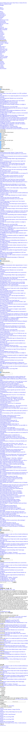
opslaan (2, 92)
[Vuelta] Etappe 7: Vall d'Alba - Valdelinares (11, 458)
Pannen (3, 456)
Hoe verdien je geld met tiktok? (8, 514)
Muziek (1, 24)
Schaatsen (2, 38)
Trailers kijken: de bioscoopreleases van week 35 (12, 175)
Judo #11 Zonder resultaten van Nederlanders (11, 525)
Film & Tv (3, 137)
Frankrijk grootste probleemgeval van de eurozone (12, 184)
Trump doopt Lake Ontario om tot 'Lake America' (12, 100)
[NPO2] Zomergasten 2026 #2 (8, 506)
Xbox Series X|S (3, 50)
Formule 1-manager (4, 43)
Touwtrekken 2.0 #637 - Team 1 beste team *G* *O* (13, 444)
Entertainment (3, 22)
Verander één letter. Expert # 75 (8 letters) (10, 490)
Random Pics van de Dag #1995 (8, 116)
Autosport (2, 34)
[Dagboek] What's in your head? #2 (9, 501)
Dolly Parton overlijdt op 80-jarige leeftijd (10, 127)
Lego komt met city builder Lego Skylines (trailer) (12, 122)
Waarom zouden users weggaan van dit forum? (11, 398)
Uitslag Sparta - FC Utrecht (7, 579)
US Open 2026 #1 (5, 402)
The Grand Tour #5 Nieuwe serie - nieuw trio (11, 443)
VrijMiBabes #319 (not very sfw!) (9, 101)
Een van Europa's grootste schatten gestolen (11, 477)
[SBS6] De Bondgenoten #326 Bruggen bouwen (12, 377)
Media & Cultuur (3, 28)
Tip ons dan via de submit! (21, 616)
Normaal (3, 689)
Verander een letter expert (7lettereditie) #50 (11, 488)
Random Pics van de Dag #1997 (8, 103)
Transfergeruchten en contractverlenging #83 (11, 417)
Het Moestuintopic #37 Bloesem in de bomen (11, 461)
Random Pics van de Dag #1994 (8, 126)
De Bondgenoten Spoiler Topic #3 (9, 423)
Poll (2, 147)
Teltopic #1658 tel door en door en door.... (10, 415)
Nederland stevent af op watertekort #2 (10, 497)
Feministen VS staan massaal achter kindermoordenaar (13, 118)
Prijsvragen (2, 63)
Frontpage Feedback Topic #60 (8, 476)
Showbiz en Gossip (4, 19)
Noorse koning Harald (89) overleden (10, 499)
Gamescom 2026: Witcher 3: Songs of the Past (11, 152)
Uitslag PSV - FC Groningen (7, 578)
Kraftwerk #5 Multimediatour (8, 416)
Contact (1, 64)
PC (0, 45)
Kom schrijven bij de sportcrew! (16, 617)
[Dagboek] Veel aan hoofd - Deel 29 (10, 406)
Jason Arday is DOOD (7, 498)
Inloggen (2, 5)
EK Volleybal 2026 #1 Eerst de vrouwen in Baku (12, 437)
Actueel (1, 12)
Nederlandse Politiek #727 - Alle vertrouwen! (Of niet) (13, 405)
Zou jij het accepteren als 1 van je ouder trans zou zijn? (13, 381)
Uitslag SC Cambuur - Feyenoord (8, 552)
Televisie (2, 27)
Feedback (2, 67)
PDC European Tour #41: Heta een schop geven (12, 511)
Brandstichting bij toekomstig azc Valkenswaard (12, 115)
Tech (1, 18)
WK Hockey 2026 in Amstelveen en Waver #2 (12, 385)
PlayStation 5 (3, 51)
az (0, 611)
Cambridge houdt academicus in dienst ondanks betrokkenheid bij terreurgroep (12, 291)
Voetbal (1, 32)
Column (3, 143)
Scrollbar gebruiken (5, 89)
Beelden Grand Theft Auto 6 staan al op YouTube (12, 179)
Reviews (25, 2)
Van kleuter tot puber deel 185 (8, 420)
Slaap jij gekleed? (5, 419)
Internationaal (3, 15)
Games (1, 44)
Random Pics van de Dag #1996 (8, 106)
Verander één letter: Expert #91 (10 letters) (11, 493)
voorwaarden (11, 705)
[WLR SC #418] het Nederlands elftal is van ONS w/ (13, 460)
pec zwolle (8, 611)
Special (2, 145)
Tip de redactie (3, 68)
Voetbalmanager (3, 41)
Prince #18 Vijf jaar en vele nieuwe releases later (12, 495)
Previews (2, 4)
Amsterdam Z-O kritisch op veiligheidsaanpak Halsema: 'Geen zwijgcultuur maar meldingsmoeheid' (14, 231)
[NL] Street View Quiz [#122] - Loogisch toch (12, 455)
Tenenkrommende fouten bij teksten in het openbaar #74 (14, 472)
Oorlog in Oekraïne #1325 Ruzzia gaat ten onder (12, 386)
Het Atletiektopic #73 (6, 489)
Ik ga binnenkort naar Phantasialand (9, 523)
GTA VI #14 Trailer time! (7, 427)
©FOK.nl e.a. (3, 725)
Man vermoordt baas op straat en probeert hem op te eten (14, 128)
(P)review (3, 144)
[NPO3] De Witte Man (6, 445)
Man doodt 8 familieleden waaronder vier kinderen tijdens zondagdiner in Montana (12, 124)
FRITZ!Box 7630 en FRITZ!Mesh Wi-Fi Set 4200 (12, 163)
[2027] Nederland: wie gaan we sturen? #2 (11, 436)
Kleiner (3, 690)
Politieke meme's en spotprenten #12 (10, 434)
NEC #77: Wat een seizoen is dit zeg (10, 515)
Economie (2, 16)
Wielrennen (2, 36)
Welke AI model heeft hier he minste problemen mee (12, 376)
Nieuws (17, 2)
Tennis (1, 35)
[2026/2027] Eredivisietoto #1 (8, 505)
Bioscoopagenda (3, 29)
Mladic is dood (5, 422)
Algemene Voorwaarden (5, 722)
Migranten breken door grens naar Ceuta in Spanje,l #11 (14, 484)
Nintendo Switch (3, 49)
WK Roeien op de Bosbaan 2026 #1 (9, 400)
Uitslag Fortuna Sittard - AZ (8, 580)
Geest (3, 521)
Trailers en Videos (4, 56)
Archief (9, 4)
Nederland (2, 13)
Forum (1, 2)
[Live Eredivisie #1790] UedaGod (9, 421)
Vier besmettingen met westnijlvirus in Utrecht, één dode (14, 211)
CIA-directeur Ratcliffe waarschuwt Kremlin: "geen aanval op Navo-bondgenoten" (13, 226)
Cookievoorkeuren (22, 722)
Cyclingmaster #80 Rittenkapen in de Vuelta (11, 397)
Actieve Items (12, 2)
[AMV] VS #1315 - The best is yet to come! (11, 478)
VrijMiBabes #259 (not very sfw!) (9, 319)
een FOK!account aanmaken (21, 699)
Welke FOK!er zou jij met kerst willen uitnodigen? (12, 520)
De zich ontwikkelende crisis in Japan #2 (10, 466)
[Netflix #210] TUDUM (7, 480)
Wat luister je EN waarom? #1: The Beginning (11, 382)
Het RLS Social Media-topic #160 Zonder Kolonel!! (13, 454)
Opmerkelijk (2, 21)
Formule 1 (2, 33)
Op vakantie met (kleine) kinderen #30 (10, 450)
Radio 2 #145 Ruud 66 (6, 481)
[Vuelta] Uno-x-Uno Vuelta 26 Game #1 (10, 459)
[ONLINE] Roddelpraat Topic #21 (9, 487)
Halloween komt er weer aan (8, 522)
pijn (2, 518)
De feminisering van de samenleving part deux (11, 449)
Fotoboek (2, 62)
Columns (21, 2)
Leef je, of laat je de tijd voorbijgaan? (9, 383)
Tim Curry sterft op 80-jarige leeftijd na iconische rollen (13, 117)
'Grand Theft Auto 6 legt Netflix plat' (9, 197)
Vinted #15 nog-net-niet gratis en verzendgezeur (12, 526)
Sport (1, 30)
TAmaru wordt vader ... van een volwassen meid (12, 399)
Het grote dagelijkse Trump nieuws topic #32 (11, 486)
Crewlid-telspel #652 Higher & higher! (10, 500)
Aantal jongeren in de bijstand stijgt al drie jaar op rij (13, 512)
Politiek (1, 17)
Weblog (4, 2)
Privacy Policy (14, 722)
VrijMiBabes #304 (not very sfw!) (9, 345)
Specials (6, 4)
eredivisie (3, 611)
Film (1, 26)
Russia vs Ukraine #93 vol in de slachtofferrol (12, 462)
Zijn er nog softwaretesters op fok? (9, 494)
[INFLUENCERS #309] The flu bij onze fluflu (12, 428)
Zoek (8, 2)
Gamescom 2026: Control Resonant (9, 172)
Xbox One (2, 47)
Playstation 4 (3, 46)
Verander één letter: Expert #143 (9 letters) (11, 492)
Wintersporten (3, 39)
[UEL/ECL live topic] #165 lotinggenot (10, 508)
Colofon (2, 66)
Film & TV (2, 52)
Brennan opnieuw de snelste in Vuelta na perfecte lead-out (14, 543)
